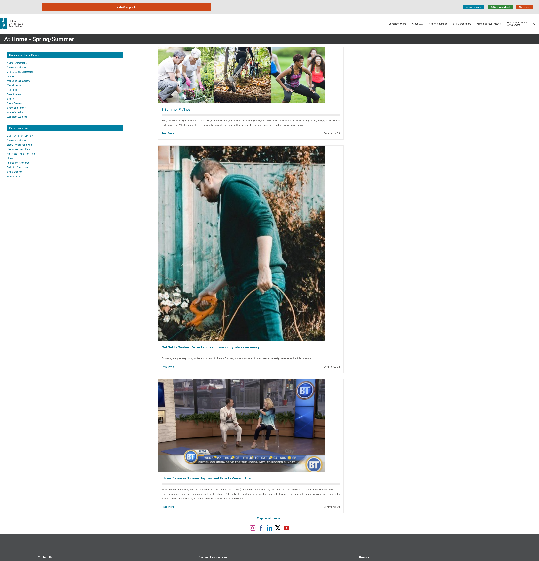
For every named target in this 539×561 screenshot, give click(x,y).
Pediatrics (12, 90)
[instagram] (252, 528)
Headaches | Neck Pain (18, 149)
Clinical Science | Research (20, 72)
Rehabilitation (14, 94)
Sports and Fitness (16, 107)
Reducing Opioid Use (17, 167)
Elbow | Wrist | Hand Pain (19, 145)
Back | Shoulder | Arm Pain (20, 136)
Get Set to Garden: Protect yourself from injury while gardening (210, 347)
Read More (168, 133)
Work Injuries (13, 176)
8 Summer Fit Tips (176, 109)
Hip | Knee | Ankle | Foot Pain (21, 153)
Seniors (10, 98)
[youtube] (286, 528)
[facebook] (261, 528)
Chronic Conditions (16, 67)
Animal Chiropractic (17, 63)
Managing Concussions (18, 81)
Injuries (10, 76)
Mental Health (14, 85)
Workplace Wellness (17, 116)
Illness (10, 158)
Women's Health (15, 112)
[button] (534, 24)
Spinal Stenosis (14, 103)
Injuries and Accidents (18, 162)
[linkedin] (269, 528)
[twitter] (278, 528)
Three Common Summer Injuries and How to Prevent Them (207, 478)
